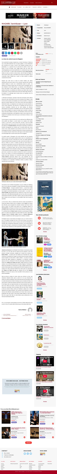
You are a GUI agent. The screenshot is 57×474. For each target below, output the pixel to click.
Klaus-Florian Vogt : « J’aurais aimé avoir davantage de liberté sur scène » (41, 284)
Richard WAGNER (47, 27)
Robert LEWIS (46, 41)
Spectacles (13, 7)
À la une (19, 7)
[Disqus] (17, 334)
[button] (19, 7)
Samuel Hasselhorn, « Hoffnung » (47, 238)
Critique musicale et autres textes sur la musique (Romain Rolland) (48, 249)
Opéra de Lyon (47, 35)
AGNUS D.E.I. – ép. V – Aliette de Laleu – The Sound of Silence (47, 228)
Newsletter (26, 2)
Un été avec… (47, 335)
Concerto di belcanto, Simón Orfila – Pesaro (18, 428)
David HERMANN (47, 39)
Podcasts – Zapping (37, 7)
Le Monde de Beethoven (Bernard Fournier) (48, 261)
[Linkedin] (31, 453)
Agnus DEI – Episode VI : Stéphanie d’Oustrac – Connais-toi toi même (47, 223)
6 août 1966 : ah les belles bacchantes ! (44, 381)
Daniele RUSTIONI (47, 46)
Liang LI (45, 43)
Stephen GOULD (47, 38)
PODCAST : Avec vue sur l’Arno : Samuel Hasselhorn (48, 218)
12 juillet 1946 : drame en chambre (43, 396)
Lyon (45, 30)
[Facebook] (25, 453)
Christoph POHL (47, 44)
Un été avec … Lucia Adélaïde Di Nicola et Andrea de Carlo (41, 313)
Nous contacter (39, 2)
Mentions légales (22, 471)
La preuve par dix (47, 343)
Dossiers (45, 7)
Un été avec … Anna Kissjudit (41, 299)
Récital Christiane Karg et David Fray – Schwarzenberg (47, 428)
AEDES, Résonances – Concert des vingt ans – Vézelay (17, 412)
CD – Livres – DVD (26, 7)
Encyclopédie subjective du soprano (48, 327)
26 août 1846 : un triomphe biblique (43, 366)
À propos (32, 2)
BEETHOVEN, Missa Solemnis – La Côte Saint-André (47, 412)
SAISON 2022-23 (47, 33)
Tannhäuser (46, 25)
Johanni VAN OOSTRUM (48, 47)
